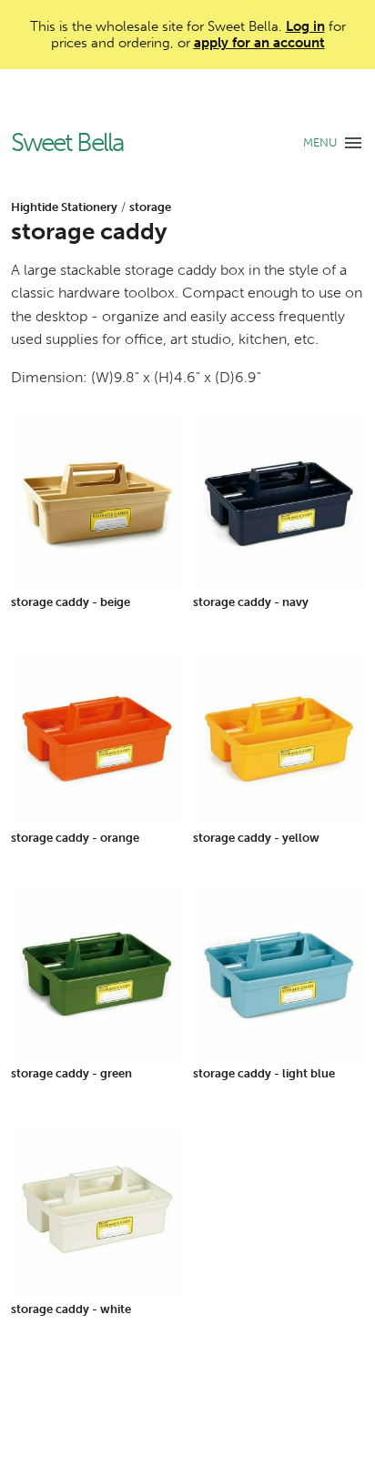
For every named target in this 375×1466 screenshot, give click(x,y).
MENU (320, 142)
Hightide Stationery (64, 207)
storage (150, 207)
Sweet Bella (67, 143)
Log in (305, 26)
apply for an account (259, 43)
